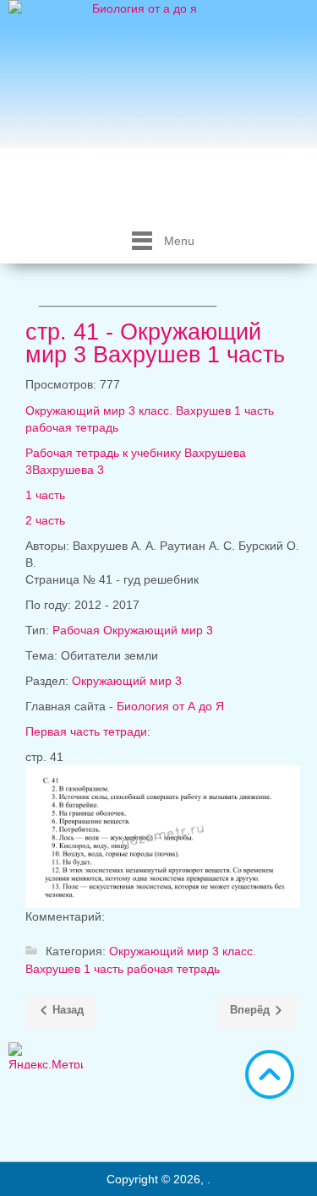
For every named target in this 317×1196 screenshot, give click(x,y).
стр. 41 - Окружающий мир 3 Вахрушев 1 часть (155, 343)
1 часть (45, 495)
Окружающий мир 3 (127, 681)
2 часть (45, 520)
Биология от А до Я (170, 706)
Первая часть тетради (86, 731)
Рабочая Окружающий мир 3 (132, 630)
